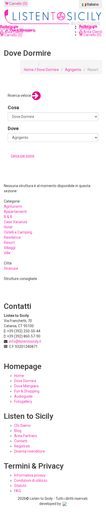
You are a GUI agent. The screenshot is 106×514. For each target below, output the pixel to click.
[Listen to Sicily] (53, 17)
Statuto (20, 486)
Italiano (92, 4)
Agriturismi (13, 206)
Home (29, 70)
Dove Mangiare (26, 386)
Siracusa (11, 268)
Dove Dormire (48, 70)
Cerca (16, 161)
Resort (9, 242)
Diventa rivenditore (29, 451)
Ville (7, 253)
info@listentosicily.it (25, 341)
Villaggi (9, 248)
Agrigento (73, 70)
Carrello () (17, 4)
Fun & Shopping (26, 391)
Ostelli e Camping (18, 232)
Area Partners (25, 436)
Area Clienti (92, 32)
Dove (13, 128)
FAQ (17, 491)
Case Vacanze (15, 222)
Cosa (13, 107)
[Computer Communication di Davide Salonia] (65, 504)
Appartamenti (15, 212)
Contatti (20, 441)
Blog (17, 431)
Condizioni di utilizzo (30, 480)
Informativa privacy (30, 475)
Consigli (85, 28)
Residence (12, 237)
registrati (22, 446)
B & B (8, 217)
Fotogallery (23, 401)
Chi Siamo (22, 425)
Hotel (8, 227)
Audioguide (23, 396)
